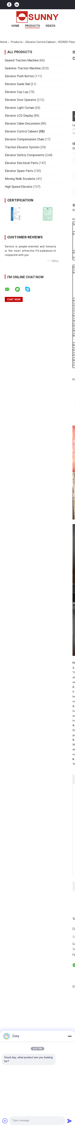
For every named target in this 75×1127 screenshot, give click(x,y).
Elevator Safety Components (24, 155)
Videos (50, 25)
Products (32, 25)
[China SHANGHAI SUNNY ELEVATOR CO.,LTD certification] (16, 214)
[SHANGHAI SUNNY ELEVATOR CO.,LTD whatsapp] (20, 289)
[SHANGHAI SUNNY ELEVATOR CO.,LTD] (37, 17)
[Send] (70, 1121)
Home (15, 25)
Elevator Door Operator (20, 100)
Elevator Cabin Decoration (22, 123)
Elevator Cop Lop (16, 92)
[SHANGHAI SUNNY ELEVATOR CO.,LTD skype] (30, 289)
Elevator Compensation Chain (24, 139)
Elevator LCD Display (19, 115)
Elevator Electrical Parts (21, 163)
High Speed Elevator (18, 187)
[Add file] (5, 1121)
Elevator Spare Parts (19, 171)
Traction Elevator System (22, 147)
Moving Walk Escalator (20, 179)
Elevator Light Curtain (19, 108)
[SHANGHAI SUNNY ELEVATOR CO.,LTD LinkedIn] (16, 4)
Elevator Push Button (19, 76)
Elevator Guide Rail (17, 84)
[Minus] (69, 1036)
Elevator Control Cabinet (41, 42)
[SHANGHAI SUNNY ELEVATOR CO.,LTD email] (9, 289)
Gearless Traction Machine (23, 68)
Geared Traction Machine (22, 60)
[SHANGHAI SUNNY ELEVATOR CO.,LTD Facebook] (9, 4)
